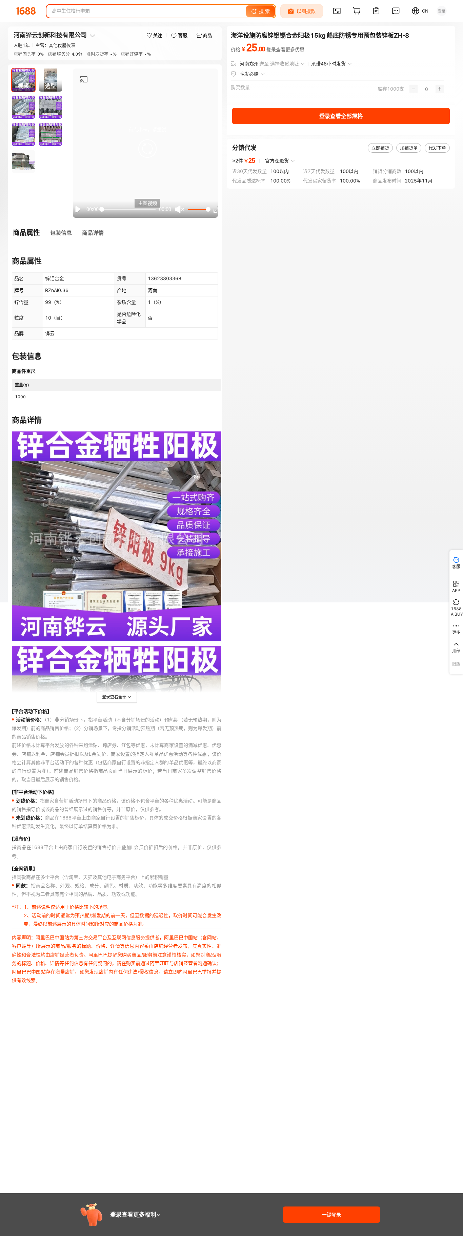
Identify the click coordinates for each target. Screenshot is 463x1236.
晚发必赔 (249, 74)
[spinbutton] (426, 89)
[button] (147, 148)
